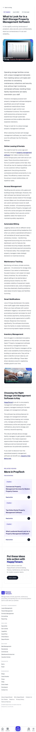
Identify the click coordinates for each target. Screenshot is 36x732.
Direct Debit (4, 684)
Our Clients (4, 699)
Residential (4, 649)
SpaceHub (4, 626)
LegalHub (4, 631)
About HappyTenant (6, 697)
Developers (4, 687)
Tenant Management (7, 611)
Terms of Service (6, 702)
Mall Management (6, 646)
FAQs (2, 682)
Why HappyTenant (19, 697)
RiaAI (2, 667)
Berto (3, 664)
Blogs (3, 674)
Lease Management (6, 608)
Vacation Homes (5, 657)
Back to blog (8, 7)
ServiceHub (4, 628)
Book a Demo (12, 577)
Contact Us (4, 690)
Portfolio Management (7, 613)
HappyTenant (8, 402)
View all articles (8, 475)
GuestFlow (4, 634)
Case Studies (5, 676)
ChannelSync (5, 636)
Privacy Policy (20, 699)
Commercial (4, 651)
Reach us (11, 699)
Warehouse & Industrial (7, 654)
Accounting (4, 616)
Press (3, 679)
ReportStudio (5, 639)
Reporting (4, 619)
